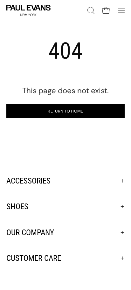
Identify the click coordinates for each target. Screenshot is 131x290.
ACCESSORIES (28, 180)
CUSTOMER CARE (33, 258)
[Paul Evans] (28, 10)
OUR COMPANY (30, 232)
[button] (90, 10)
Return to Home (65, 111)
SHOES (17, 206)
